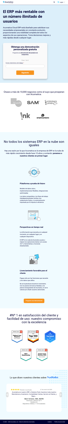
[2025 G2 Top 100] (33, 336)
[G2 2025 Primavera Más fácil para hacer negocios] (42, 355)
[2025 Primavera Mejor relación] (50, 336)
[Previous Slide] (7, 394)
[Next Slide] (60, 394)
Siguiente (25, 73)
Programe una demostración (34, 300)
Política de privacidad (59, 422)
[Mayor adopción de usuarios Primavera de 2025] (17, 336)
